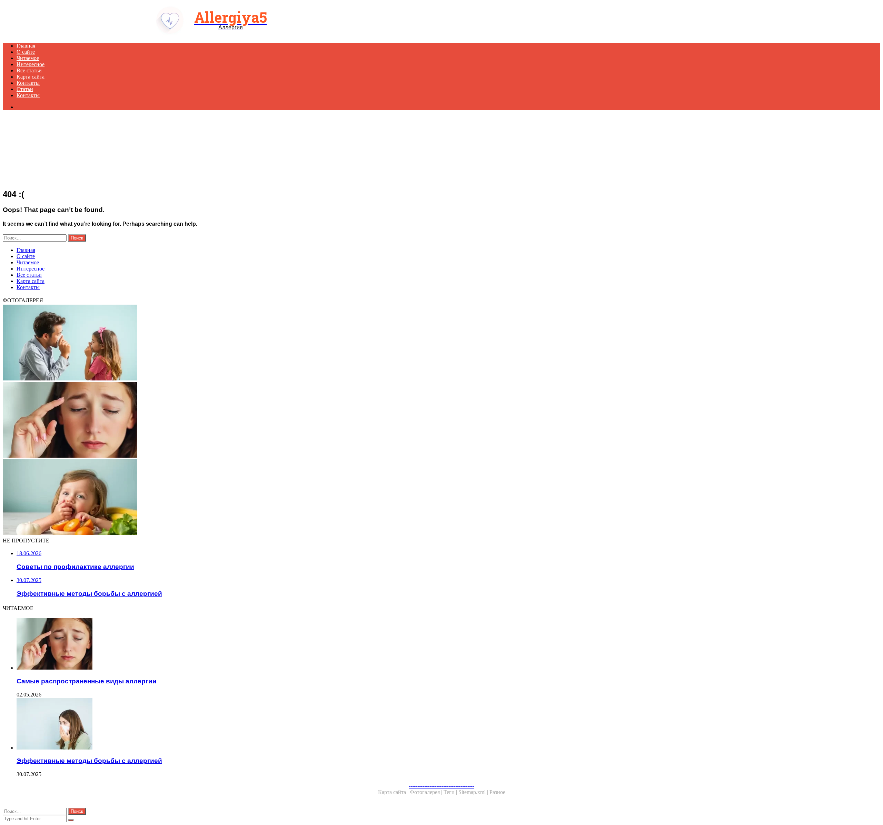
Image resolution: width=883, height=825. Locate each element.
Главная (26, 46)
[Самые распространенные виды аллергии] (210, 420)
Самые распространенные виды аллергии (87, 681)
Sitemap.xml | (473, 792)
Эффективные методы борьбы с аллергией (89, 760)
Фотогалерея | (427, 792)
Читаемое (28, 58)
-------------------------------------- (441, 786)
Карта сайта (30, 77)
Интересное (30, 64)
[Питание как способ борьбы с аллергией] (210, 497)
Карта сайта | (394, 792)
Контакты (28, 83)
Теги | (451, 792)
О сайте (26, 52)
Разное (497, 792)
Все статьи (29, 70)
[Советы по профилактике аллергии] (210, 343)
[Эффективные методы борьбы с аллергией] (217, 724)
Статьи (25, 89)
